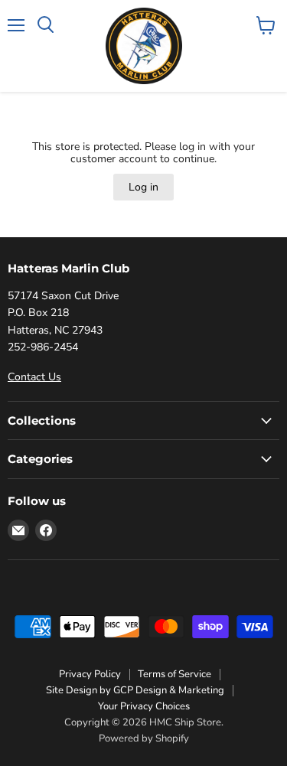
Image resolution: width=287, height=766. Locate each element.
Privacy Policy (90, 674)
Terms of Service (174, 674)
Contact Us (34, 377)
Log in (143, 187)
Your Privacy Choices (144, 706)
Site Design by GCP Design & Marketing (135, 690)
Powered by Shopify (144, 738)
